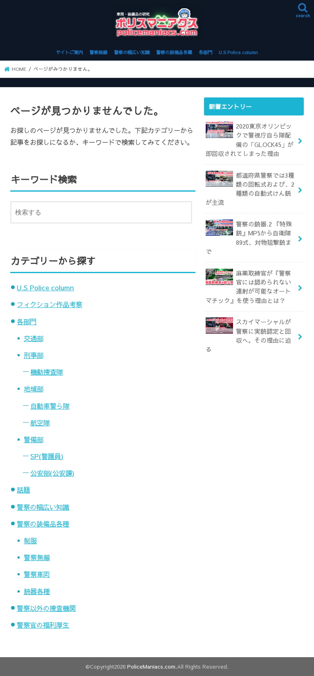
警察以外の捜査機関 (46, 608)
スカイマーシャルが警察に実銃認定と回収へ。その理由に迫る (248, 335)
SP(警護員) (46, 456)
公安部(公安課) (52, 472)
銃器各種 (37, 591)
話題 (23, 489)
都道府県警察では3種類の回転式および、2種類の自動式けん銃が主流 (250, 189)
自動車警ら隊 (50, 405)
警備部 (33, 439)
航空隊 (40, 422)
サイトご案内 (69, 52)
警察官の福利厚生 (43, 624)
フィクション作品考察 (49, 304)
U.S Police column (238, 52)
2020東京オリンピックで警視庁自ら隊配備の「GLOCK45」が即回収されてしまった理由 (250, 140)
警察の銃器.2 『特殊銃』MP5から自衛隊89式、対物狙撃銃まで (249, 237)
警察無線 (99, 52)
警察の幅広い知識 (132, 52)
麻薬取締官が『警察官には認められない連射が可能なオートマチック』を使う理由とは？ (248, 287)
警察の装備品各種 (174, 52)
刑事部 (33, 354)
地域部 (33, 388)
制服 (30, 540)
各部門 (205, 52)
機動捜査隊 (46, 371)
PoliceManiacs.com (151, 666)
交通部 (33, 338)
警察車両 (37, 574)
